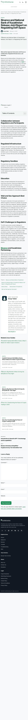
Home (2, 11)
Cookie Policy (4, 580)
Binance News (5, 286)
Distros (2, 537)
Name (3, 483)
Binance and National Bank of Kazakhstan (14, 280)
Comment (4, 462)
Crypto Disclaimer (5, 573)
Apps (2, 549)
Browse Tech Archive (6, 555)
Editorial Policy (4, 578)
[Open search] (20, 2)
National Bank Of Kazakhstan (16, 286)
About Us (3, 562)
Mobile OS (3, 539)
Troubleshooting (4, 546)
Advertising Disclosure (6, 576)
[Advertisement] (14, 88)
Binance (4, 248)
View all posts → (12, 331)
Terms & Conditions (5, 583)
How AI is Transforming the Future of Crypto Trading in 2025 (12, 420)
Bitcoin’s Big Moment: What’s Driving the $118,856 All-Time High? (13, 389)
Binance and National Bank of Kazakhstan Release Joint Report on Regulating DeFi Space (13, 283)
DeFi (23, 61)
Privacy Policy (4, 585)
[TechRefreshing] (10, 520)
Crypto (5, 11)
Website (3, 496)
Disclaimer (3, 567)
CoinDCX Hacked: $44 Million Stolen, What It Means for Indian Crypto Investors (13, 358)
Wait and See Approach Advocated (9, 289)
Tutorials (3, 544)
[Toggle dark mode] (23, 2)
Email (3, 489)
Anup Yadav (6, 31)
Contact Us (3, 564)
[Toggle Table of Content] (24, 113)
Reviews (3, 542)
